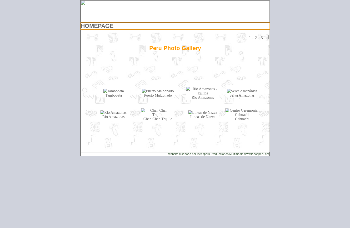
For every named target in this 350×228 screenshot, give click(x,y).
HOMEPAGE (97, 26)
